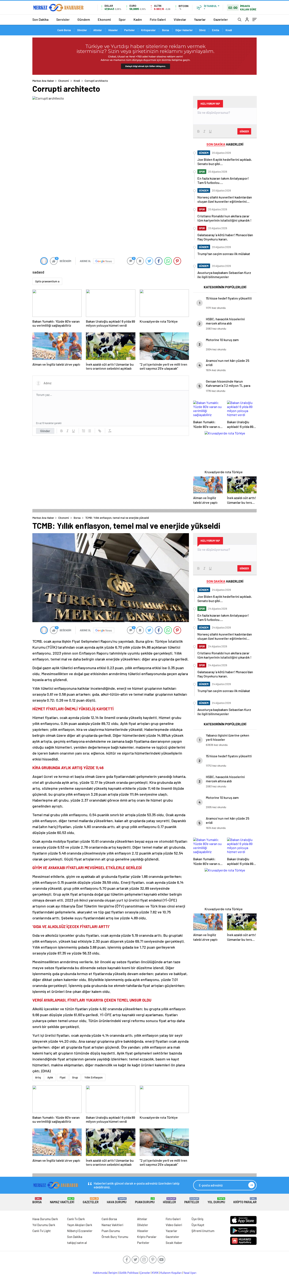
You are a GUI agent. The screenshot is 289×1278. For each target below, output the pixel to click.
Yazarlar (200, 19)
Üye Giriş (197, 1219)
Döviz (202, 30)
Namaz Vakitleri (62, 1200)
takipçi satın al (77, 1243)
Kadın (137, 19)
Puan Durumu (145, 1200)
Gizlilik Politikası (128, 1272)
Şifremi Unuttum (202, 1231)
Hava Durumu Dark (45, 1219)
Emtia (215, 30)
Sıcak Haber (174, 1243)
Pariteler (129, 30)
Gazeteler (220, 19)
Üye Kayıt (197, 1225)
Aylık (50, 1077)
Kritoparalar (148, 30)
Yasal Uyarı (189, 1272)
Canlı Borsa (64, 30)
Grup (75, 1077)
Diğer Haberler (184, 30)
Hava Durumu (117, 1200)
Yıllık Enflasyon (93, 1077)
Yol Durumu (216, 1200)
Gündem (83, 19)
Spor (122, 19)
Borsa (165, 30)
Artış (38, 1077)
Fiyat (63, 1077)
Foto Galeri (158, 19)
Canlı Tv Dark (76, 1219)
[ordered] (84, 430)
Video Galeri (174, 1225)
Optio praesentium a (47, 281)
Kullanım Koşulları (171, 1272)
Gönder (45, 431)
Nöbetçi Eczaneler (79, 1231)
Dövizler (82, 30)
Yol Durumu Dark (43, 1225)
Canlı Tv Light (41, 1231)
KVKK (155, 1272)
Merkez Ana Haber (43, 80)
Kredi (229, 30)
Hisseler (113, 30)
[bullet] (89, 430)
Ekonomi (104, 19)
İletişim (113, 1272)
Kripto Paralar (245, 1200)
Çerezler (145, 1272)
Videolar (180, 19)
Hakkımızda (100, 1272)
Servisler (63, 19)
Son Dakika (40, 19)
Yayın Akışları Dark (79, 1225)
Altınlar (97, 30)
